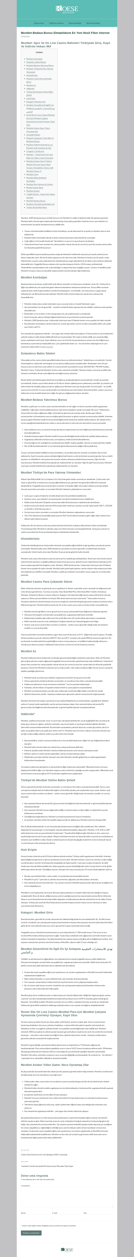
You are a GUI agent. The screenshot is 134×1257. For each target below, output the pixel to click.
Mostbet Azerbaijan (34, 59)
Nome (23, 1213)
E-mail (54, 1213)
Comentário (25, 1186)
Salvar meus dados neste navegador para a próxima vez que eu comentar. (49, 1226)
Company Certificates (35, 151)
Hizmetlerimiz (32, 75)
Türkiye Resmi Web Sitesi (36, 207)
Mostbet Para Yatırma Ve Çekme (39, 184)
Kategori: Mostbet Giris (36, 102)
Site (85, 1213)
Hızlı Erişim (30, 98)
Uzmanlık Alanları (33, 135)
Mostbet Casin (32, 174)
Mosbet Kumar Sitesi (34, 187)
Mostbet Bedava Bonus (36, 201)
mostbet (49, 347)
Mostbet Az (31, 85)
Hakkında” (30, 88)
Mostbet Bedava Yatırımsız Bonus (40, 65)
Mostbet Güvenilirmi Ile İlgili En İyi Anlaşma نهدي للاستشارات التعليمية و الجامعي (40, 108)
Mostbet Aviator (33, 191)
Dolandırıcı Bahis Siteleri (36, 62)
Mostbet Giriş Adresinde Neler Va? (40, 204)
